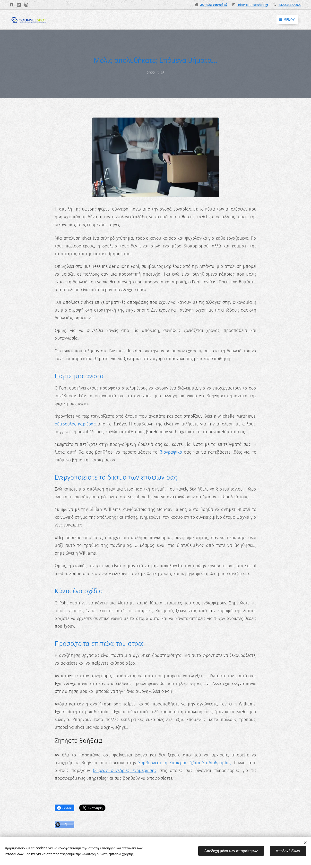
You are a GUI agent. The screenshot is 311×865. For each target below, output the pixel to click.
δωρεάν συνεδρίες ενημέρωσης (124, 770)
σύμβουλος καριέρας (75, 424)
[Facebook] (12, 5)
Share (67, 808)
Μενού (289, 20)
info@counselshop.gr (252, 4)
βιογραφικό (172, 452)
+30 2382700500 (289, 4)
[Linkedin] (19, 5)
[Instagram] (26, 5)
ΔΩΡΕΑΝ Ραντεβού (213, 4)
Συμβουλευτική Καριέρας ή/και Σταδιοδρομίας (184, 762)
